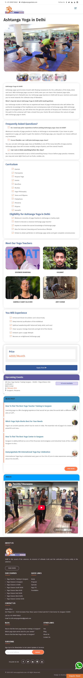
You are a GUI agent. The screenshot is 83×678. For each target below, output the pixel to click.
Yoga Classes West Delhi (14, 596)
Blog (44, 631)
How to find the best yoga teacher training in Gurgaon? (22, 629)
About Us (46, 634)
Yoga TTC (34, 587)
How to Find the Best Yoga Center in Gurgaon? (20, 634)
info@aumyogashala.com (29, 2)
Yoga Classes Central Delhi (15, 599)
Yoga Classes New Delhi (14, 590)
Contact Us (46, 637)
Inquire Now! (74, 676)
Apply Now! (40, 368)
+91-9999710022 (12, 2)
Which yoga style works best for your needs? (19, 631)
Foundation (34, 590)
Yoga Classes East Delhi (14, 593)
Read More (12, 568)
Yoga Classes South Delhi (14, 587)
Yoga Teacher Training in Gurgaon (17, 579)
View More (71, 469)
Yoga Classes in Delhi (13, 585)
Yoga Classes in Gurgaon (14, 582)
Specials (34, 585)
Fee (44, 629)
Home (33, 579)
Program (34, 582)
